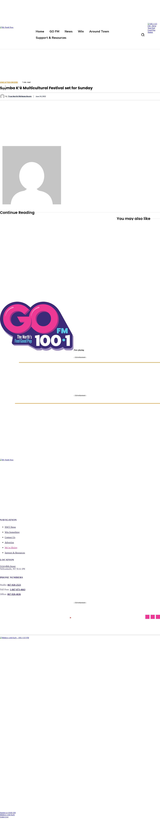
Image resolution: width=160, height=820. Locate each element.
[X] (114, 96)
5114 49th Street (8, 566)
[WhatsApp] (131, 96)
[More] (156, 96)
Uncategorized (9, 82)
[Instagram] (153, 617)
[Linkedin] (139, 96)
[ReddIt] (147, 96)
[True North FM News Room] (2, 96)
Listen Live (4, 817)
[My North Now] (70, 617)
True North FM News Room (20, 96)
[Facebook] (105, 96)
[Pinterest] (122, 96)
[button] (142, 34)
